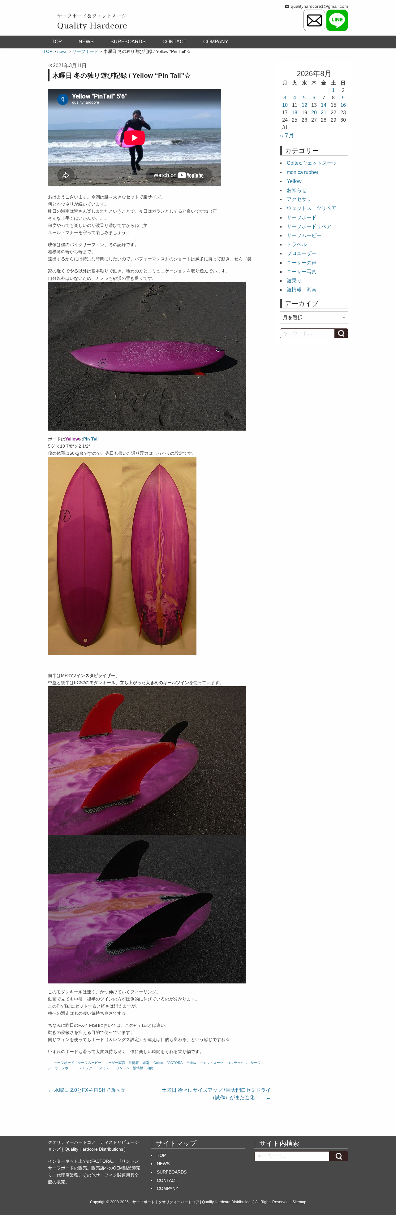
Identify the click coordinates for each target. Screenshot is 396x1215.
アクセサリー (301, 199)
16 (343, 105)
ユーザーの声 (301, 262)
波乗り (294, 280)
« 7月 (287, 135)
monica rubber (302, 172)
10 (285, 105)
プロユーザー (301, 253)
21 (323, 112)
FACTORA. (174, 1063)
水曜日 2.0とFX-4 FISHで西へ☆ (86, 1090)
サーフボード (64, 1063)
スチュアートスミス (94, 1068)
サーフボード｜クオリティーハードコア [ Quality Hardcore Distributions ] (193, 1202)
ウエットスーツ (211, 1063)
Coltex (158, 1063)
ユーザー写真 (115, 1063)
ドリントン (121, 1068)
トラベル (297, 244)
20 (314, 112)
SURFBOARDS (128, 41)
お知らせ (297, 190)
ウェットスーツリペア (311, 208)
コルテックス (237, 1063)
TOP (57, 41)
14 (323, 105)
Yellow (191, 1063)
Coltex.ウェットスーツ (312, 163)
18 (294, 112)
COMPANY (215, 41)
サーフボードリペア (309, 226)
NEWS (86, 41)
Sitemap (299, 1202)
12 (304, 105)
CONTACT (174, 41)
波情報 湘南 (139, 1063)
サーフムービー (89, 1063)
